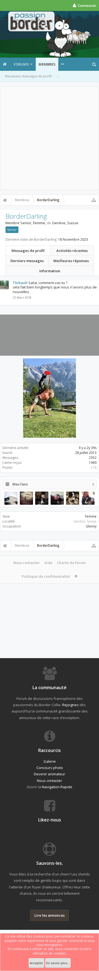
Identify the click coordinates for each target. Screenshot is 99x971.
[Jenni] (41, 498)
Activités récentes (72, 250)
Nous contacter (26, 562)
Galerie (49, 761)
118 (94, 467)
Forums (21, 64)
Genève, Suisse (85, 521)
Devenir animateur (49, 773)
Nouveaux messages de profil (28, 76)
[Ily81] (57, 498)
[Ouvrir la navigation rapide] (94, 200)
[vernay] (88, 498)
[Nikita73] (26, 498)
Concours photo (49, 767)
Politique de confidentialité (46, 576)
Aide (48, 562)
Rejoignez (70, 704)
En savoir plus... (58, 963)
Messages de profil (28, 250)
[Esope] (72, 498)
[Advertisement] (49, 138)
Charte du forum (71, 562)
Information (49, 270)
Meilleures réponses (71, 260)
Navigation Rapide (57, 786)
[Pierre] (11, 498)
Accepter (36, 963)
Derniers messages (27, 260)
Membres (47, 64)
